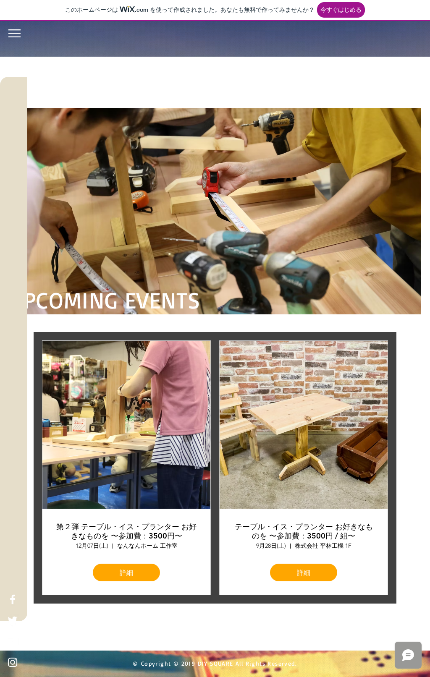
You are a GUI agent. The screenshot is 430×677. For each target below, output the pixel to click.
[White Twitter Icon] (12, 620)
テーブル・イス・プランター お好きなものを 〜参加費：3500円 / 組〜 (304, 531)
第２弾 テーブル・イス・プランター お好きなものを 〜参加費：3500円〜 (126, 531)
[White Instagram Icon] (12, 662)
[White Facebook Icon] (12, 599)
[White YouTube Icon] (12, 641)
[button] (14, 33)
